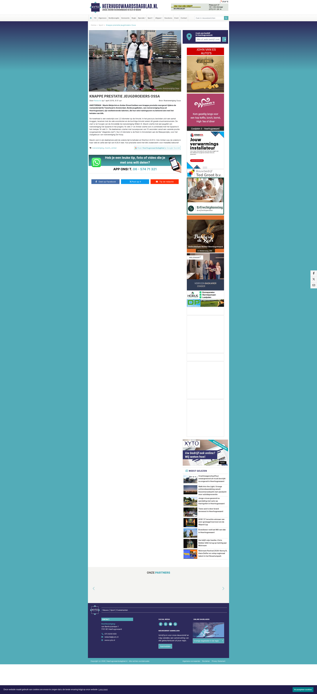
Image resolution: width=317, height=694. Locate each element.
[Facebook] (160, 624)
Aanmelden (165, 646)
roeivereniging (98, 148)
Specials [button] (141, 18)
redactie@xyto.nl (111, 637)
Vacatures (168, 18)
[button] (91, 589)
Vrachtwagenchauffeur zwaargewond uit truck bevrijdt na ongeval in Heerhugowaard (211, 478)
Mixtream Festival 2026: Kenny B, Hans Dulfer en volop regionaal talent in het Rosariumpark (212, 553)
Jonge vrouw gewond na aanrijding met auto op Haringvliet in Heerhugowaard (211, 501)
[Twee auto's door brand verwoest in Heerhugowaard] (190, 512)
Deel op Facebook (107, 181)
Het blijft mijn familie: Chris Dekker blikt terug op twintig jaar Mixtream (212, 543)
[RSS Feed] (175, 624)
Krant (176, 18)
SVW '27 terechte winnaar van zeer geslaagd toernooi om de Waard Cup (211, 522)
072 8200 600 (111, 634)
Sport (101, 25)
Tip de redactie (166, 181)
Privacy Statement (218, 661)
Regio (134, 18)
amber (114, 148)
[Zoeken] (226, 18)
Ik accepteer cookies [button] (303, 690)
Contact (184, 18)
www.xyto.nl (110, 640)
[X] (165, 624)
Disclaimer (206, 661)
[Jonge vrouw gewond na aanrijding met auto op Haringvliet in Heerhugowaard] (190, 501)
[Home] (90, 18)
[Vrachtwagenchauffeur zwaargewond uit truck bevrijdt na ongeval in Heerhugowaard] (190, 479)
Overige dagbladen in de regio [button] (206, 641)
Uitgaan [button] (158, 18)
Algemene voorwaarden (191, 661)
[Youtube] (170, 624)
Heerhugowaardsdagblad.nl (130, 6)
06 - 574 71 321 (145, 169)
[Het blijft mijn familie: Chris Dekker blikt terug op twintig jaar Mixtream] (190, 543)
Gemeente (125, 18)
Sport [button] (150, 18)
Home (93, 25)
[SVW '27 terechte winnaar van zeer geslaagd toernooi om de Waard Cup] (190, 522)
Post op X (136, 181)
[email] (314, 285)
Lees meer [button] (103, 689)
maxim (107, 148)
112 (95, 18)
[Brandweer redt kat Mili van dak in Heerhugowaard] (190, 533)
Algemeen (102, 18)
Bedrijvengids (114, 18)
